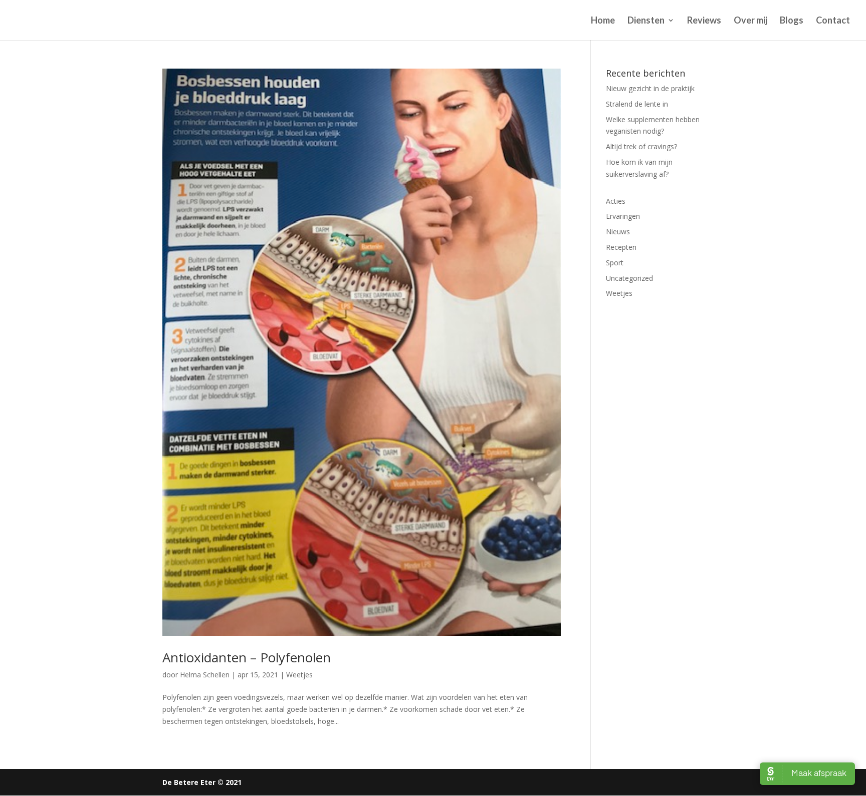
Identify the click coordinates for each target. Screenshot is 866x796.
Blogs (791, 21)
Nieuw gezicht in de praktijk (650, 88)
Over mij (750, 21)
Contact (833, 21)
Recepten (621, 247)
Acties (615, 201)
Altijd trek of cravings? (641, 146)
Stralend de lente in (637, 104)
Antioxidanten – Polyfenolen (246, 657)
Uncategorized (629, 278)
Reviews (704, 21)
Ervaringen (623, 216)
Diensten (646, 21)
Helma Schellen (205, 674)
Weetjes (299, 674)
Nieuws (618, 231)
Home (603, 21)
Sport (614, 262)
